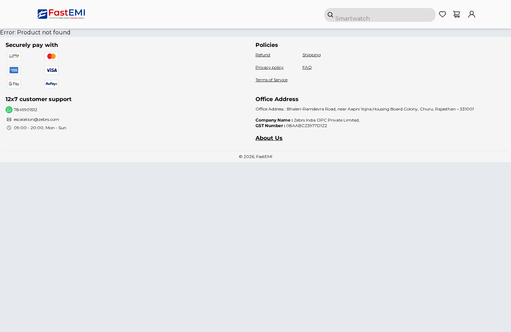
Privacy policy (270, 67)
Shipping (311, 54)
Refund (263, 54)
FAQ (307, 67)
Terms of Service (271, 79)
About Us (269, 138)
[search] (380, 15)
